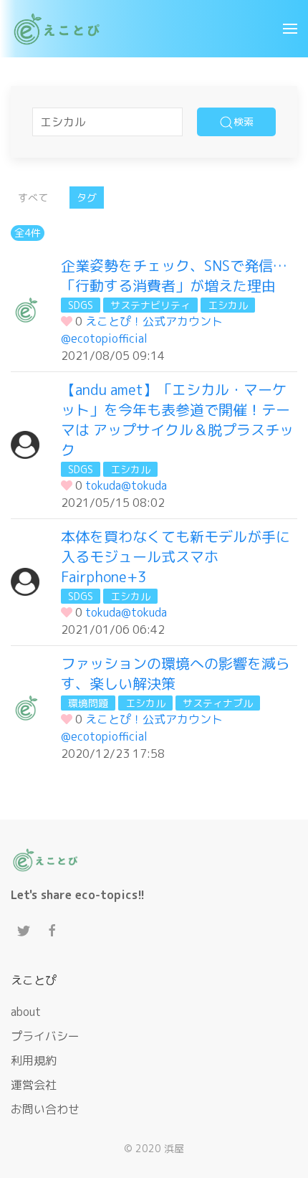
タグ (87, 197)
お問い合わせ (45, 1109)
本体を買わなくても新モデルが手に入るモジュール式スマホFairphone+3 (175, 556)
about (26, 1012)
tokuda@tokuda (126, 485)
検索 (244, 121)
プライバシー (45, 1036)
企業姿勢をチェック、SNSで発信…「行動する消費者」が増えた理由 (174, 275)
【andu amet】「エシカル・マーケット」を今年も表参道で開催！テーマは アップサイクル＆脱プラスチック (177, 419)
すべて (33, 197)
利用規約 (34, 1060)
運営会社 (34, 1085)
